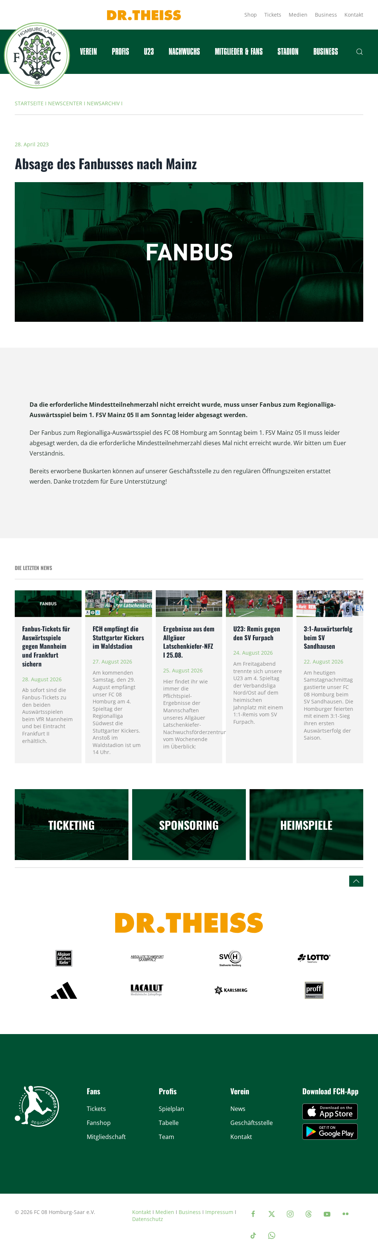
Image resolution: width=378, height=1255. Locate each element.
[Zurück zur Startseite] (37, 55)
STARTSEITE (29, 103)
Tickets (272, 14)
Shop (250, 14)
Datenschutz (147, 1218)
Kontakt (353, 14)
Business (326, 14)
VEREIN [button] (88, 52)
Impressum (219, 1211)
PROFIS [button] (120, 52)
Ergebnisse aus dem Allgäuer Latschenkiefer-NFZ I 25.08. (188, 641)
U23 (149, 52)
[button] (359, 51)
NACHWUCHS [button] (184, 52)
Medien (298, 14)
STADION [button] (288, 52)
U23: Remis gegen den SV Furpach (256, 633)
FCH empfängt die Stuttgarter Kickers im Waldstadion (118, 637)
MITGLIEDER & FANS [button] (239, 52)
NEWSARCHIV (103, 103)
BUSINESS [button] (325, 52)
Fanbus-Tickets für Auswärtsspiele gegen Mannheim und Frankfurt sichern (46, 646)
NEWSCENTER (65, 103)
